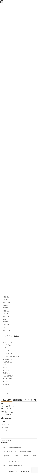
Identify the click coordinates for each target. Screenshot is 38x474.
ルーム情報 (5, 430)
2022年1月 (6, 327)
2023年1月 (6, 297)
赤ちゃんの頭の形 (8, 378)
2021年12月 (6, 330)
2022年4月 (6, 319)
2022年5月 (6, 316)
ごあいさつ (6, 350)
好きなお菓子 (7, 364)
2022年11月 (6, 299)
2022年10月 (6, 302)
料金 (3, 434)
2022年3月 (6, 322)
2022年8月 (6, 308)
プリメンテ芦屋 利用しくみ (11, 356)
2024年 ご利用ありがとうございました (12, 465)
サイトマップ (4, 393)
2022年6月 (6, 313)
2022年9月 (6, 305)
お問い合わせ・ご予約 (7, 440)
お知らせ (5, 348)
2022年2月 (6, 324)
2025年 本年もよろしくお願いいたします (13, 461)
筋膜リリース (7, 373)
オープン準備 (7, 345)
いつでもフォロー (8, 342)
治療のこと (6, 370)
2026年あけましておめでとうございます (12, 447)
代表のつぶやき (7, 359)
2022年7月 (6, 311)
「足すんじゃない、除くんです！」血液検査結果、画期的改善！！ (19, 451)
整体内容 (5, 367)
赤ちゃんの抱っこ (8, 376)
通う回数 (5, 381)
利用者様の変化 (7, 362)
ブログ (4, 437)
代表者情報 (5, 427)
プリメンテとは (7, 353)
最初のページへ (6, 424)
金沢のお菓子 (7, 384)
